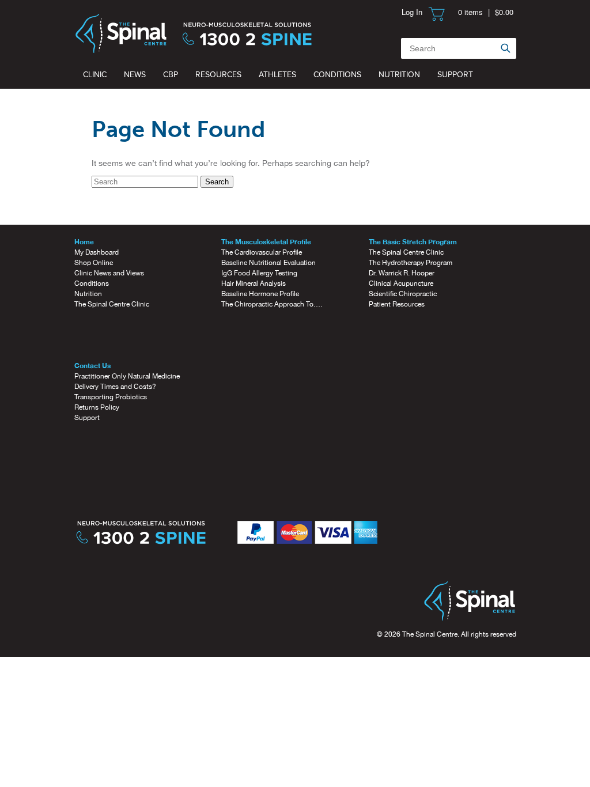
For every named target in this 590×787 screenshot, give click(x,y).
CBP (170, 75)
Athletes (277, 75)
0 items (470, 11)
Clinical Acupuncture (401, 283)
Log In (412, 11)
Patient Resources (397, 304)
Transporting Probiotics (110, 397)
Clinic (95, 75)
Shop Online (93, 263)
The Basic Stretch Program (413, 241)
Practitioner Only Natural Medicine (127, 376)
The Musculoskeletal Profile (266, 241)
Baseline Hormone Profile (260, 294)
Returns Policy (96, 407)
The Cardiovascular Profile (261, 252)
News (135, 75)
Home (84, 241)
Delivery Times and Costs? (115, 387)
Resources (218, 75)
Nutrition (399, 75)
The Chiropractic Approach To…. (271, 304)
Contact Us (92, 365)
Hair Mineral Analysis (253, 283)
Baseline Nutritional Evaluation (268, 263)
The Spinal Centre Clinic (111, 304)
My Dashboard (96, 252)
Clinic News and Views (109, 273)
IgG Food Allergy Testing (259, 273)
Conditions (337, 75)
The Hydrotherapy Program (410, 263)
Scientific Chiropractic (403, 294)
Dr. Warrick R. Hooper (401, 273)
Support (455, 75)
